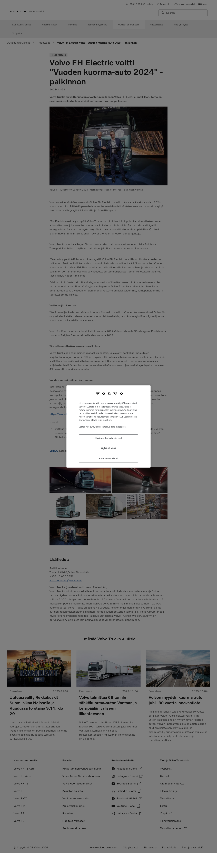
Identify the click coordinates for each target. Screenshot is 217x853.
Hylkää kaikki (108, 448)
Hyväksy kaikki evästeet (108, 438)
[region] (108, 426)
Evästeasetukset (108, 458)
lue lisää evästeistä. (116, 426)
